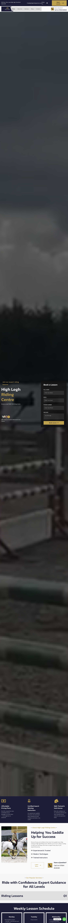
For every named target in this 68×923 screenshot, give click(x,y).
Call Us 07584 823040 (61, 10)
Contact (38, 9)
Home (13, 9)
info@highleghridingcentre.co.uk (34, 3)
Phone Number (48, 405)
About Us (19, 9)
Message (46, 412)
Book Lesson (58, 3)
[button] (34, 896)
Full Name (46, 389)
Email (45, 397)
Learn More (36, 865)
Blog (32, 9)
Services (27, 9)
